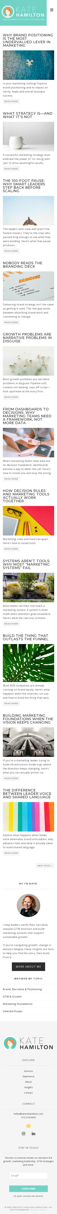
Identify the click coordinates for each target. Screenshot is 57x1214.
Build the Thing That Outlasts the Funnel (26, 637)
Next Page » (45, 865)
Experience (29, 1076)
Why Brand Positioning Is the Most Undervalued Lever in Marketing (28, 40)
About (28, 1081)
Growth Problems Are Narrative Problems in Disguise (27, 337)
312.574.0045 (28, 1117)
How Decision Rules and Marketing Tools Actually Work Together (26, 496)
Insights (28, 1087)
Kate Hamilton (23, 13)
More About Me (28, 966)
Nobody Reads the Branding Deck (22, 265)
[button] (52, 9)
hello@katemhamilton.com (28, 1113)
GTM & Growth (12, 996)
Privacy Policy (38, 1210)
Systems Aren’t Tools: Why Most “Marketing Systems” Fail (26, 564)
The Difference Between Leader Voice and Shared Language (27, 793)
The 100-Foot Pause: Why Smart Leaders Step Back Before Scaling (24, 186)
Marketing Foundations (18, 1004)
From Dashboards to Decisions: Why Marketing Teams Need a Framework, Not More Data (27, 416)
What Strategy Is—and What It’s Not (28, 115)
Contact (28, 1092)
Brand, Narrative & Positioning (22, 989)
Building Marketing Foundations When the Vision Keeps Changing (28, 719)
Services (28, 1071)
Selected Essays (12, 1011)
